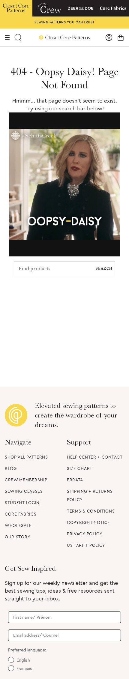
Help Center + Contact (95, 457)
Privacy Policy (85, 534)
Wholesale (18, 526)
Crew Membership (26, 480)
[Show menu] (7, 37)
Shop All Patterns (26, 457)
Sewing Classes (24, 491)
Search (104, 269)
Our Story (17, 537)
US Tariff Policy (86, 545)
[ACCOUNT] (108, 37)
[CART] (120, 37)
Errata (75, 480)
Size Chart (79, 469)
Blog (11, 469)
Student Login (22, 503)
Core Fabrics (20, 514)
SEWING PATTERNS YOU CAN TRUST (64, 22)
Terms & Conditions (91, 511)
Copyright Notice (88, 523)
